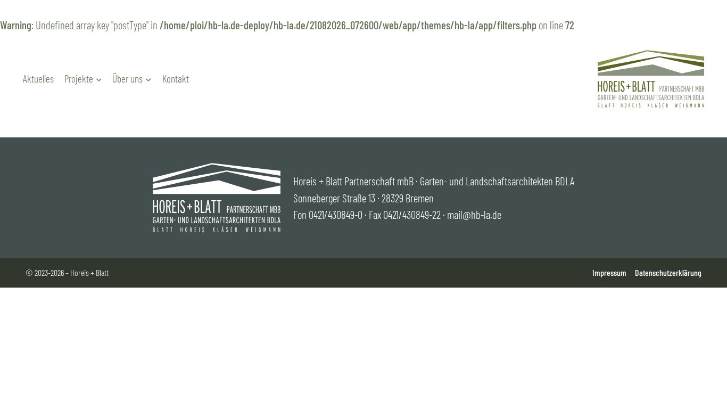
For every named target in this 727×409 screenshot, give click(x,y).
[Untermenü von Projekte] (99, 79)
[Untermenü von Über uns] (148, 79)
